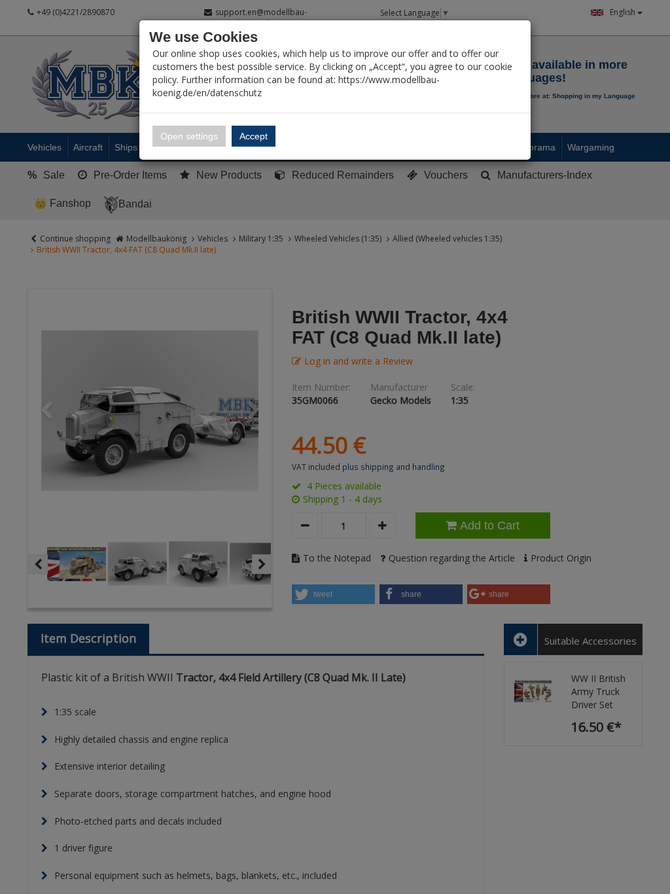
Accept (253, 136)
